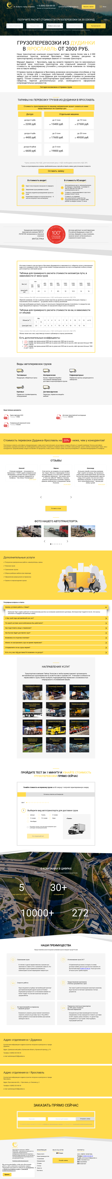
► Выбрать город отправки (24, 7)
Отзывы (39, 1163)
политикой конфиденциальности (81, 30)
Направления (41, 1161)
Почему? (70, 108)
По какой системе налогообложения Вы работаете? (24, 623)
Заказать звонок (88, 7)
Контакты (40, 1170)
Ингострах (38, 239)
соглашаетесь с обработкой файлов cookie (18, 1168)
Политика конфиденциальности (20, 1161)
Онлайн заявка (63, 1160)
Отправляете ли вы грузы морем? (17, 647)
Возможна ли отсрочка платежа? (17, 638)
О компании (40, 1158)
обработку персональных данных (53, 30)
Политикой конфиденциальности (15, 1169)
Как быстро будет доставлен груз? (17, 633)
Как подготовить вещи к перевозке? (18, 628)
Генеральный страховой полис (20, 423)
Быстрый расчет (96, 26)
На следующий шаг (38, 836)
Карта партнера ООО (16, 415)
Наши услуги (40, 1154)
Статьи (39, 1165)
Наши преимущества (43, 1156)
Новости (39, 1168)
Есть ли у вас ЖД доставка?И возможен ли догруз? (24, 652)
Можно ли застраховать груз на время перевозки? (23, 643)
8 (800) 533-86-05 (47, 5)
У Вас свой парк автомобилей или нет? (19, 618)
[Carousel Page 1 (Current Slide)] (50, 544)
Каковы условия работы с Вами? (17, 607)
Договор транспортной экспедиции (74, 415)
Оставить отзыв (56, 508)
